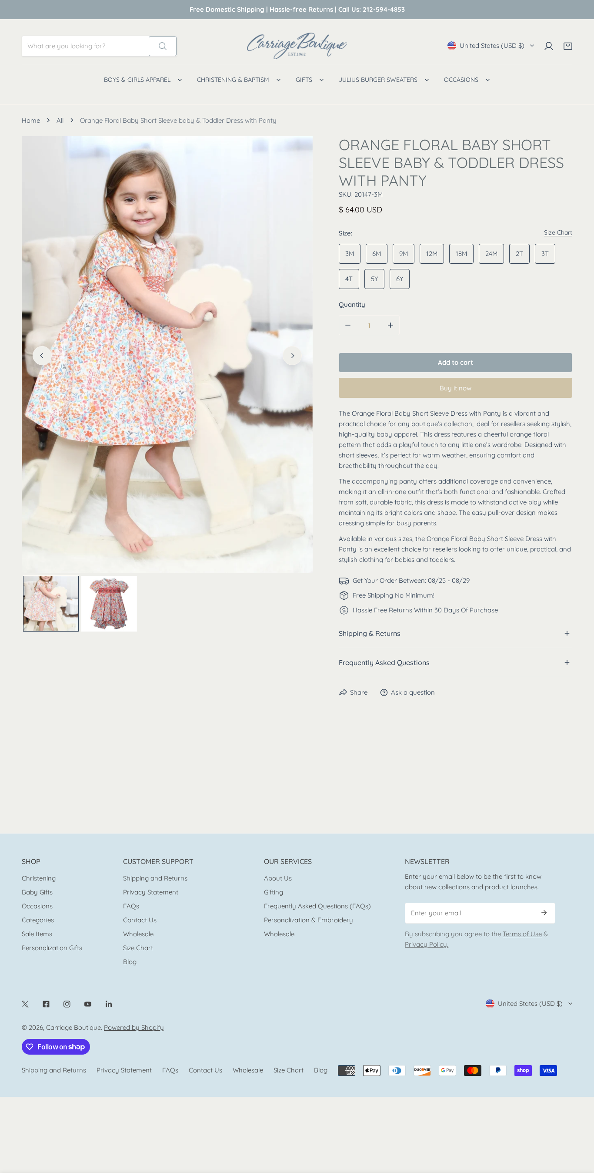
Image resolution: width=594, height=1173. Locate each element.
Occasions (37, 906)
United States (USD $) (492, 45)
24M (491, 253)
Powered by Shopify (134, 1027)
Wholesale (138, 934)
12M (431, 253)
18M (461, 253)
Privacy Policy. (426, 944)
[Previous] (42, 355)
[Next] (292, 355)
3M (349, 253)
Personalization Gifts (52, 948)
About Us (278, 878)
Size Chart (138, 948)
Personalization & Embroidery (308, 920)
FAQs (131, 906)
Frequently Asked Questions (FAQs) (317, 906)
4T (349, 279)
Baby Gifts (37, 892)
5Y (374, 279)
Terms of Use (522, 934)
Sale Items (37, 934)
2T (519, 253)
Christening (39, 878)
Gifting (273, 892)
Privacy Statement (150, 892)
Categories (38, 920)
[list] (167, 354)
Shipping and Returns (155, 878)
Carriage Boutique (73, 1027)
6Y (399, 279)
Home (31, 120)
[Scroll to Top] (578, 1127)
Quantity (352, 304)
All (60, 120)
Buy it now (455, 388)
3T (545, 253)
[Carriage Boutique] (297, 46)
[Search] (163, 46)
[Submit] (544, 913)
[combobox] (85, 46)
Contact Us (140, 920)
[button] (567, 46)
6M (376, 253)
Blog (130, 962)
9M (403, 253)
